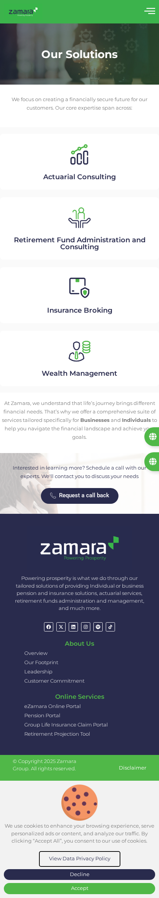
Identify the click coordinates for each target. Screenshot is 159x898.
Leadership (38, 671)
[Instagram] (85, 626)
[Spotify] (98, 626)
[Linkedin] (73, 626)
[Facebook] (48, 626)
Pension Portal (42, 715)
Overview (35, 653)
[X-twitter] (61, 626)
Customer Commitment (54, 681)
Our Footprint (41, 662)
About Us (79, 643)
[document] (79, 839)
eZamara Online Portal (52, 706)
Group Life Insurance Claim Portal (66, 724)
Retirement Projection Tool (57, 734)
